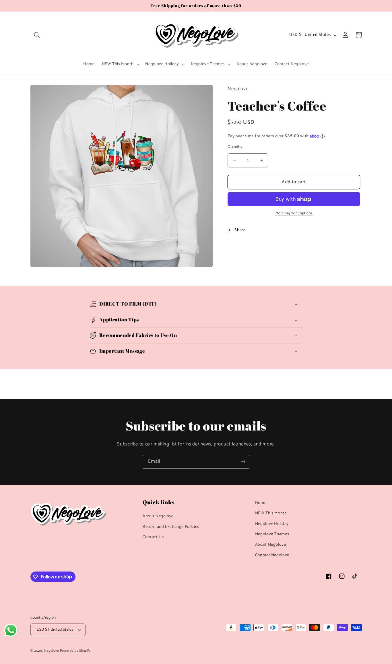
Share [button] (239, 230)
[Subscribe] (243, 462)
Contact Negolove (272, 555)
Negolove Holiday (272, 523)
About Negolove (158, 516)
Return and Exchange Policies (171, 526)
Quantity (235, 147)
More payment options (294, 214)
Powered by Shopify (75, 650)
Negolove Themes (272, 534)
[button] (37, 35)
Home (261, 502)
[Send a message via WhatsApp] (11, 630)
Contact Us (153, 537)
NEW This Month (271, 513)
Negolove (52, 650)
